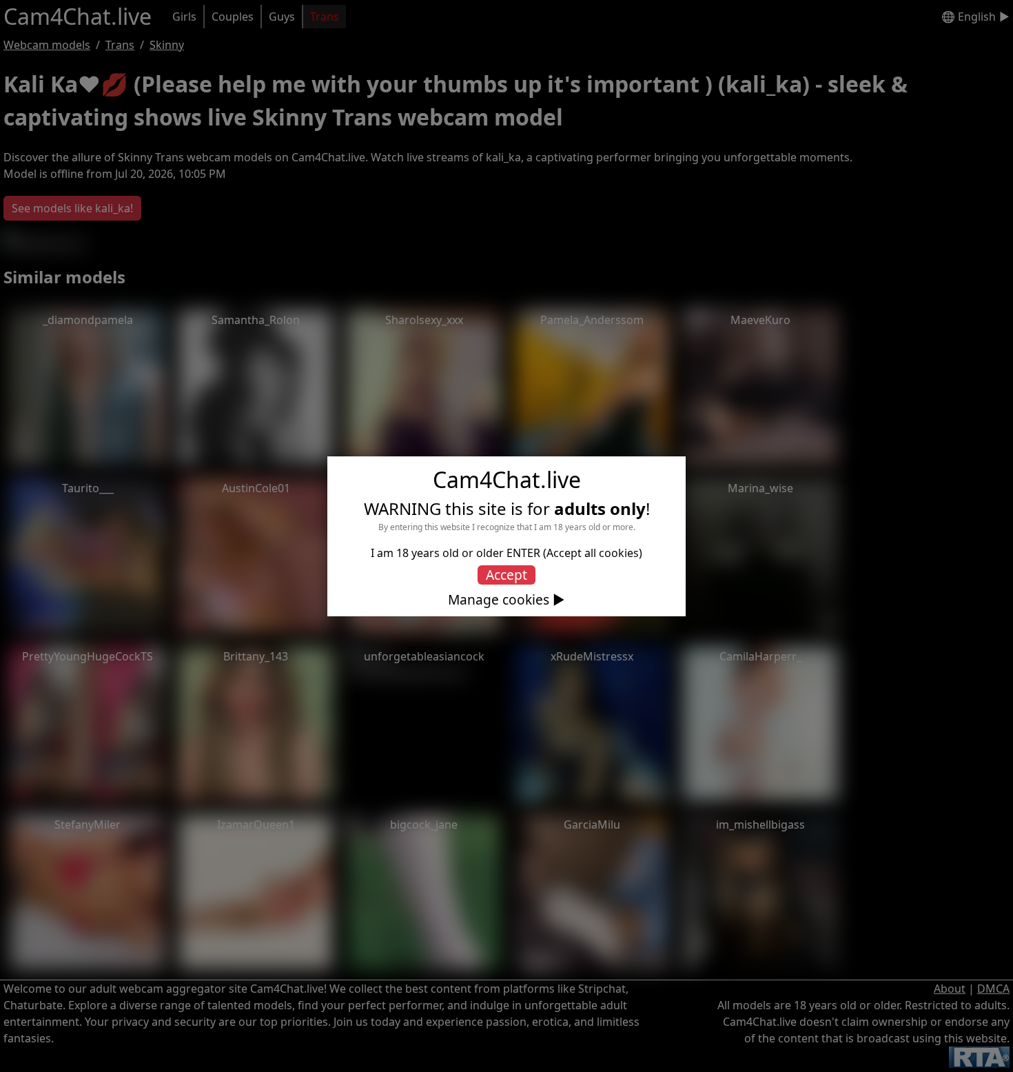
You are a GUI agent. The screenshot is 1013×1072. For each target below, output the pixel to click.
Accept (506, 574)
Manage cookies (498, 599)
